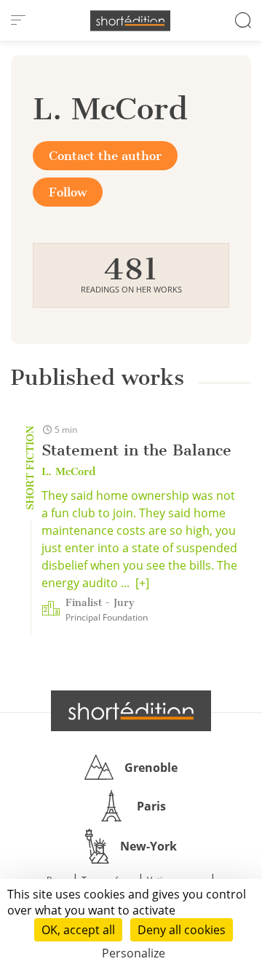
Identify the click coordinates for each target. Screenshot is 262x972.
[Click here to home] (131, 710)
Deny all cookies (182, 930)
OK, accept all (78, 930)
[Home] (130, 20)
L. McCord (68, 471)
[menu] (18, 20)
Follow (68, 192)
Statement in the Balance (136, 450)
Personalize (133, 953)
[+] (142, 583)
